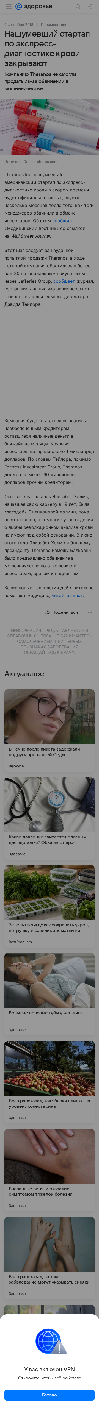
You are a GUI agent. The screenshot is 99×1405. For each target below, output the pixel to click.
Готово (49, 1395)
